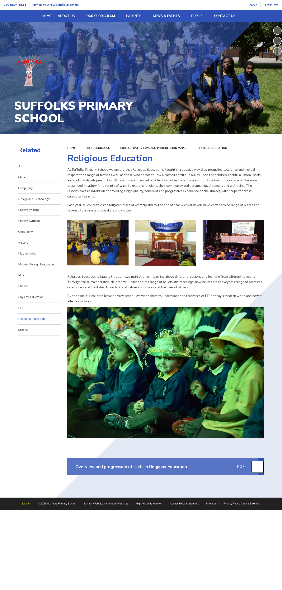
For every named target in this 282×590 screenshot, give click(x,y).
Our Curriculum (98, 148)
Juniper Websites (118, 503)
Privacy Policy (231, 503)
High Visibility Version (149, 503)
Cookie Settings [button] (250, 503)
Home (71, 148)
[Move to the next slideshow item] (277, 51)
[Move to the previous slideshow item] (277, 41)
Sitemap (211, 503)
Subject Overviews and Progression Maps (153, 148)
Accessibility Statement (184, 503)
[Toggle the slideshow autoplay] (277, 30)
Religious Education (211, 148)
